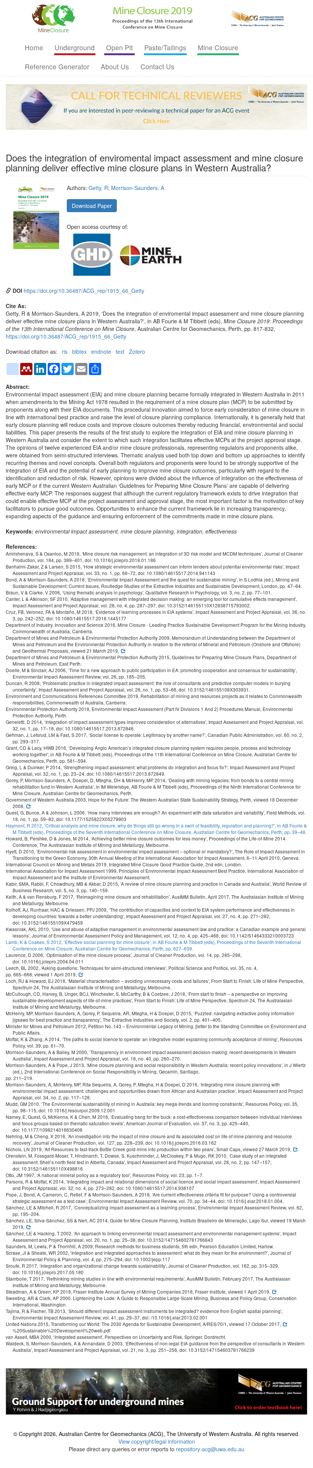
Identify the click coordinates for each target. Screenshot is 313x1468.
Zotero (137, 351)
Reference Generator (57, 66)
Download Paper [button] (92, 205)
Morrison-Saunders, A (137, 188)
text (120, 351)
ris (65, 351)
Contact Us (157, 66)
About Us (115, 66)
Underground (75, 47)
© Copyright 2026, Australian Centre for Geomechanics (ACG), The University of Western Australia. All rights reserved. (156, 1434)
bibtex (79, 351)
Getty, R (98, 188)
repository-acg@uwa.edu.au (210, 1449)
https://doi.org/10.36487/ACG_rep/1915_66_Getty (84, 290)
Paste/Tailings (165, 47)
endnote (101, 351)
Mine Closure (218, 47)
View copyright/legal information (156, 1441)
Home (34, 47)
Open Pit (119, 47)
